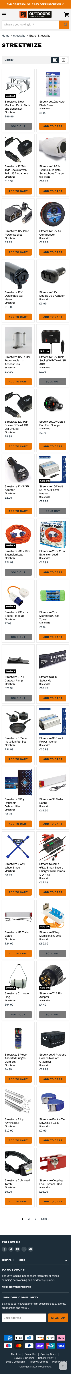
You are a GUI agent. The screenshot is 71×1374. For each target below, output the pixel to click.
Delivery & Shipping (24, 1358)
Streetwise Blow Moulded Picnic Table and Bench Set (17, 105)
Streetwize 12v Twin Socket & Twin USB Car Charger (16, 425)
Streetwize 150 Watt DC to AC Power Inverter (51, 490)
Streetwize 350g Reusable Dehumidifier (14, 803)
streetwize (19, 35)
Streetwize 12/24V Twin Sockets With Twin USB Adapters (16, 170)
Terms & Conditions (14, 1362)
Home (5, 35)
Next (44, 1218)
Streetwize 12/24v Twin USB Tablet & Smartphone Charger (51, 170)
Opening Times (48, 1354)
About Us (16, 1354)
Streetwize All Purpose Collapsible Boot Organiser (52, 1058)
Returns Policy (46, 1358)
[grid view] (55, 60)
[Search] (64, 25)
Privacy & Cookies (38, 1362)
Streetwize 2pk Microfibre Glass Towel (49, 616)
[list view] (63, 60)
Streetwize (10, 112)
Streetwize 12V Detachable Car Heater (14, 296)
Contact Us (30, 1354)
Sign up (58, 1317)
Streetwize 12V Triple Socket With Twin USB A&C (52, 361)
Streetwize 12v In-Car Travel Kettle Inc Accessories (17, 361)
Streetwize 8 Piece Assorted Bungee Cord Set (16, 1058)
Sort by (9, 60)
